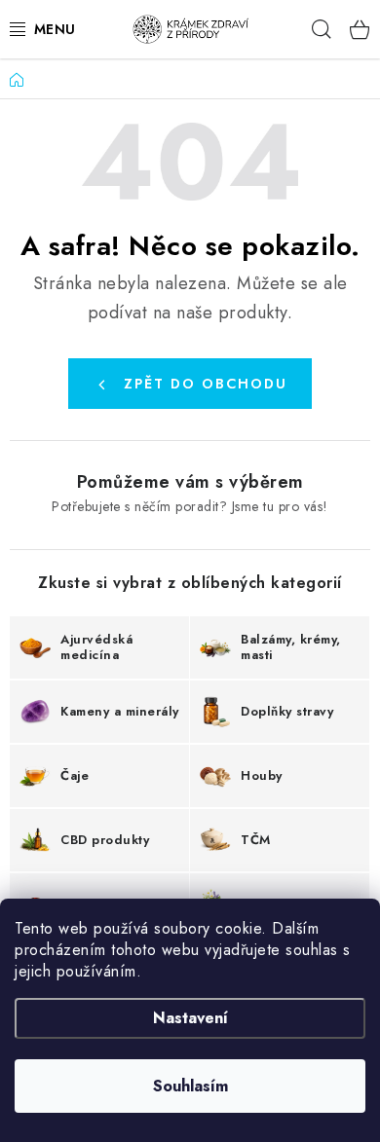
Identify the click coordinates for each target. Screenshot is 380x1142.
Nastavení (190, 1018)
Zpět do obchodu (205, 383)
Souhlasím (190, 1086)
